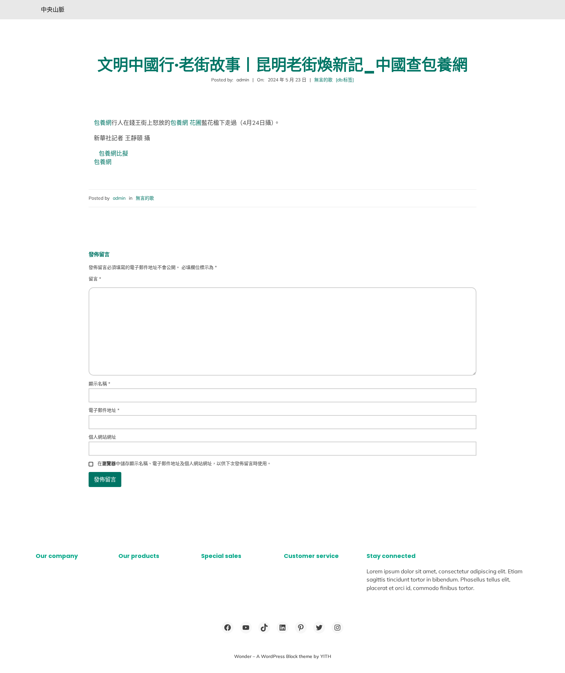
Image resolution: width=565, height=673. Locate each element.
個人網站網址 (102, 437)
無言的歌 (323, 80)
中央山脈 (52, 9)
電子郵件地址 (104, 410)
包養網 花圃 (185, 122)
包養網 (102, 122)
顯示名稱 (99, 384)
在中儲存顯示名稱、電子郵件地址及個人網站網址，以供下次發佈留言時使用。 (184, 463)
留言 (95, 279)
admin (119, 198)
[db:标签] (345, 80)
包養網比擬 (113, 153)
